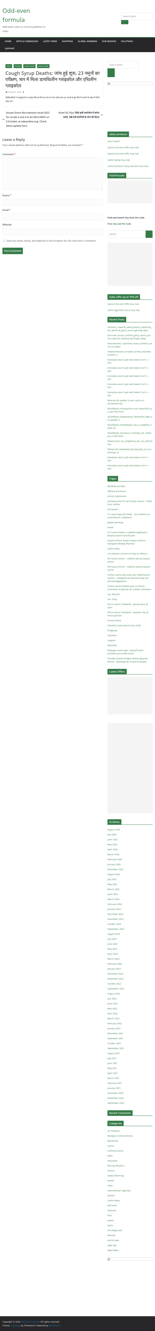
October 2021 (114, 1043)
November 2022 (115, 978)
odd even (112, 1205)
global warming (87, 41)
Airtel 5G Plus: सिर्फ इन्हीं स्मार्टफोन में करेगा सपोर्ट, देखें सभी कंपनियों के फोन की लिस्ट (78, 115)
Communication (115, 1150)
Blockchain (112, 1140)
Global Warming (115, 1175)
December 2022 (115, 973)
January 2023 (114, 968)
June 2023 (112, 943)
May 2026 (112, 844)
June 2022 (112, 1003)
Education (112, 1160)
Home (8, 41)
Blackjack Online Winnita (120, 1135)
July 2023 (112, 939)
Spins (110, 1225)
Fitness (18, 66)
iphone (111, 1195)
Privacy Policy (114, 620)
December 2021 (115, 1033)
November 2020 (115, 1098)
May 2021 (112, 1068)
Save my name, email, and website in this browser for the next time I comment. (51, 240)
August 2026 (113, 829)
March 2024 (113, 899)
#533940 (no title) (116, 486)
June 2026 (112, 839)
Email (6, 210)
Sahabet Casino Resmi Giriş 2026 (124, 625)
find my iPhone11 (116, 1165)
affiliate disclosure (116, 491)
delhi (9, 66)
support (10, 48)
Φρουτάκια (113, 1250)
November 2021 (115, 1038)
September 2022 (115, 988)
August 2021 (113, 1053)
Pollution (111, 1210)
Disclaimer (112, 509)
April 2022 (112, 1013)
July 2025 (112, 879)
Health (110, 1180)
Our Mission (109, 41)
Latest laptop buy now (118, 159)
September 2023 (115, 929)
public (110, 1220)
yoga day (111, 1245)
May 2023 (112, 948)
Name (6, 195)
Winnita (111, 1235)
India (110, 1185)
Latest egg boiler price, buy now (123, 310)
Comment (9, 154)
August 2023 (113, 934)
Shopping (67, 41)
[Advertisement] (130, 192)
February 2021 (114, 1083)
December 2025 (115, 869)
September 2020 (115, 1103)
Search (124, 22)
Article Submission (27, 41)
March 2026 (113, 854)
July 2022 (112, 998)
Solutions (127, 41)
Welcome (112, 645)
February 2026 (114, 859)
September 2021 (115, 1048)
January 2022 (114, 1028)
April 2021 (112, 1073)
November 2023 (115, 919)
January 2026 (114, 864)
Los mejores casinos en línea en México (127, 553)
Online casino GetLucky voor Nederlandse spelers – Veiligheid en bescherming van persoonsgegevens (128, 578)
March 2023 (113, 958)
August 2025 (113, 874)
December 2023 (115, 914)
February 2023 (114, 963)
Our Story (112, 599)
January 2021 (114, 1088)
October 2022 (114, 983)
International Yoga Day (118, 1190)
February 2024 (114, 904)
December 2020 (115, 1093)
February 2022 (114, 1023)
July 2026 (112, 834)
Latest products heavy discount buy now (127, 166)
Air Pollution (113, 1130)
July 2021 (112, 1058)
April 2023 (112, 953)
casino (110, 1145)
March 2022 (113, 1018)
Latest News (50, 41)
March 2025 (113, 889)
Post (109, 1215)
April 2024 (112, 894)
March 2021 (113, 1078)
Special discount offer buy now (123, 147)
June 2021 (112, 1063)
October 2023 (114, 924)
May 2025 (112, 884)
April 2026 (112, 849)
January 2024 (114, 909)
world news (43, 66)
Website (7, 224)
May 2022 (112, 1008)
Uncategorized (114, 1230)
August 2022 (113, 993)
